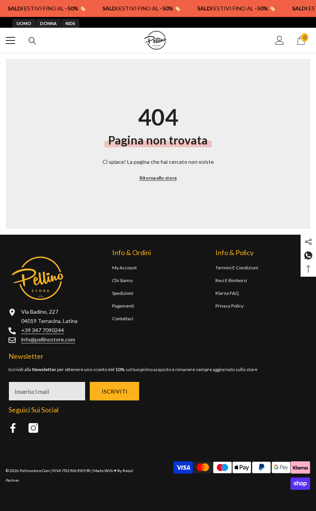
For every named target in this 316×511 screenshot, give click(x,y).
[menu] (10, 40)
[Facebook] (12, 428)
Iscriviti (115, 391)
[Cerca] (32, 40)
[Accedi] (279, 40)
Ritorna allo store (158, 178)
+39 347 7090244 (42, 330)
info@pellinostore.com (48, 339)
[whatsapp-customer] (308, 255)
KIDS (70, 23)
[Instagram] (33, 428)
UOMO (24, 23)
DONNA (48, 23)
